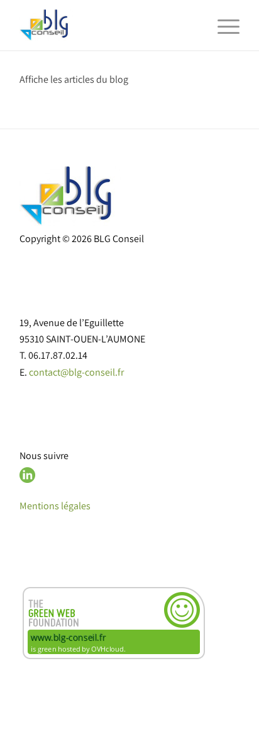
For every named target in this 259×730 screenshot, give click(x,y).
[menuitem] (222, 25)
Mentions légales (55, 505)
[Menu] (222, 25)
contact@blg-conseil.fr (76, 372)
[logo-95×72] (107, 25)
